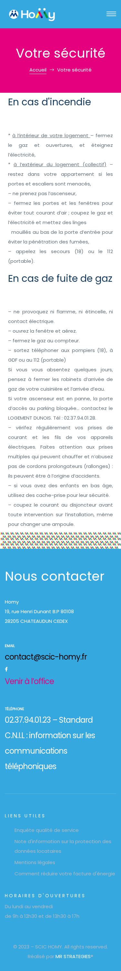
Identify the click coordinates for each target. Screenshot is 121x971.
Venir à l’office (29, 681)
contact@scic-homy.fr (46, 657)
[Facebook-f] (6, 669)
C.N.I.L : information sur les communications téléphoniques (50, 751)
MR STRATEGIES (73, 956)
